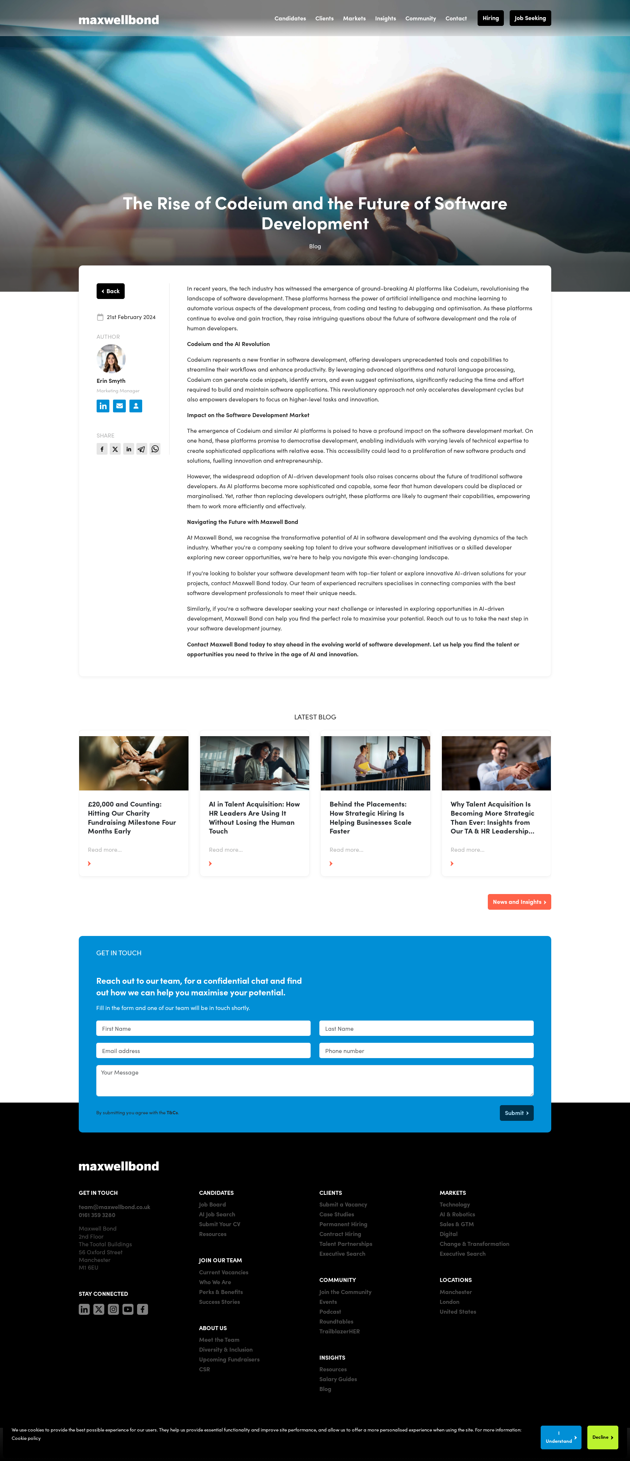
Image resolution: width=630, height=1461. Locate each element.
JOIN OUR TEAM (220, 1260)
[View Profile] (135, 406)
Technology (455, 1204)
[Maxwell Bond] (119, 18)
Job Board (212, 1204)
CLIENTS (330, 1192)
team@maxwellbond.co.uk (114, 1206)
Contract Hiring (340, 1233)
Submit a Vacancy (343, 1204)
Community (420, 18)
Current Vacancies (223, 1272)
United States (458, 1311)
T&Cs (172, 1112)
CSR (204, 1369)
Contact (456, 18)
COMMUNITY (337, 1279)
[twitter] (115, 449)
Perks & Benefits (221, 1291)
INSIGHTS (332, 1357)
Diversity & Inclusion (226, 1349)
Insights (385, 18)
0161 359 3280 (97, 1215)
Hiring (491, 17)
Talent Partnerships (345, 1243)
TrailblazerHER (339, 1331)
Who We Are (215, 1282)
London (449, 1301)
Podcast (330, 1311)
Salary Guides (338, 1379)
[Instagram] (113, 1308)
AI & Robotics (457, 1214)
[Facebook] (142, 1308)
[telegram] (141, 449)
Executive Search (342, 1253)
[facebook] (102, 449)
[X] (98, 1308)
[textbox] (203, 1028)
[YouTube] (127, 1308)
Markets (354, 18)
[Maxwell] (119, 1165)
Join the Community (345, 1291)
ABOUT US (213, 1328)
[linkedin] (128, 449)
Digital (449, 1233)
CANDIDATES (216, 1192)
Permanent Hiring (343, 1224)
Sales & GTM (457, 1224)
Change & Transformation (474, 1243)
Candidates (290, 18)
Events (328, 1301)
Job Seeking (530, 17)
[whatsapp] (154, 449)
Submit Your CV (219, 1224)
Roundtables (336, 1321)
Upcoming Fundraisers (229, 1359)
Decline (600, 1436)
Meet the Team (219, 1339)
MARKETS (453, 1192)
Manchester (456, 1291)
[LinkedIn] (84, 1308)
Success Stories (219, 1301)
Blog (325, 1388)
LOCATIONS (456, 1279)
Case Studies (336, 1214)
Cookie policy (26, 1437)
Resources (212, 1233)
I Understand (559, 1436)
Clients (324, 18)
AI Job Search (217, 1214)
